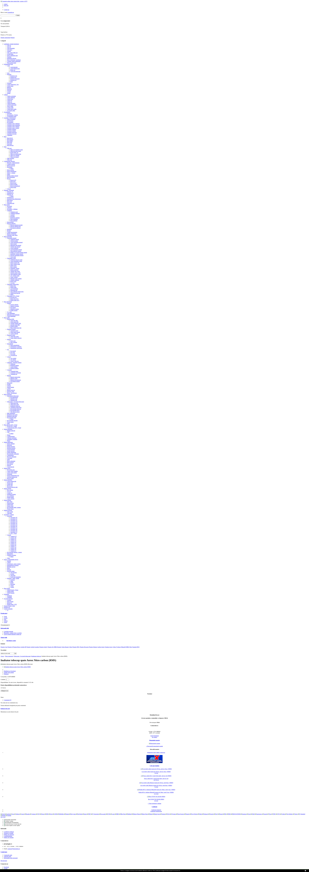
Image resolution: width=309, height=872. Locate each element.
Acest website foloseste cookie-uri (12, 634)
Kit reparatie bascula (12, 420)
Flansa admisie (11, 443)
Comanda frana (14, 371)
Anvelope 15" (13, 524)
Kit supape (13, 307)
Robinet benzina (11, 448)
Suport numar (10, 387)
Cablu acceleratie (11, 96)
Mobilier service (11, 566)
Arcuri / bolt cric (14, 361)
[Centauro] (33, 814)
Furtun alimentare (11, 452)
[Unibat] (282, 814)
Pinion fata (13, 286)
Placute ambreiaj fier (15, 226)
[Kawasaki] (102, 814)
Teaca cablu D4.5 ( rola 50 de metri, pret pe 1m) (156, 779)
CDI (8, 432)
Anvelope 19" (13, 530)
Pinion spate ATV (14, 300)
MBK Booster (57, 647)
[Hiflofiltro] (60, 814)
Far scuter (12, 354)
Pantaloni (9, 89)
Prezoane (12, 584)
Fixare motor (10, 422)
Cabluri (6, 94)
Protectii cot (13, 80)
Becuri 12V (13, 180)
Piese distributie (8, 301)
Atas (5, 619)
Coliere (12, 587)
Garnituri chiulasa (11, 129)
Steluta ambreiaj (14, 270)
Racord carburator (11, 456)
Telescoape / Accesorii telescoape (15, 401)
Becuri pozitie (13, 184)
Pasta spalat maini (11, 62)
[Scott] (249, 814)
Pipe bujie (9, 142)
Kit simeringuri (14, 397)
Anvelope (9, 516)
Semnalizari (10, 343)
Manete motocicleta (15, 377)
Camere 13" (13, 540)
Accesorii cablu (11, 110)
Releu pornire (10, 170)
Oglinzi (9, 385)
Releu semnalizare (11, 171)
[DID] (47, 814)
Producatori (4, 613)
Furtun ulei (10, 484)
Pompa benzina (11, 446)
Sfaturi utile (4, 637)
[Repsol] (220, 814)
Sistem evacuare (8, 510)
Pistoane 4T (10, 194)
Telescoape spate (14, 404)
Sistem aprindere (8, 429)
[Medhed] (129, 814)
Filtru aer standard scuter (16, 149)
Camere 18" (13, 548)
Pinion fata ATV (14, 299)
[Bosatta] (27, 814)
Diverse (9, 569)
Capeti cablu (10, 107)
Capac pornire (10, 498)
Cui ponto (9, 458)
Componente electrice (9, 161)
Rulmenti (9, 229)
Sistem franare (7, 500)
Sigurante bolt (10, 203)
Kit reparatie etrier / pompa (14, 507)
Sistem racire (7, 468)
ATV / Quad (13, 533)
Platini (8, 435)
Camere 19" (13, 549)
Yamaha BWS (135, 647)
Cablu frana (10, 99)
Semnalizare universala (16, 348)
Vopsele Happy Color (9, 606)
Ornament (6, 594)
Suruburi (12, 580)
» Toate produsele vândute (154, 803)
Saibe (11, 581)
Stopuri (9, 339)
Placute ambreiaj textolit (16, 225)
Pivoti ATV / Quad (12, 426)
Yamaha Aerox (108, 647)
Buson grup (13, 281)
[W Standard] (301, 814)
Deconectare (4, 860)
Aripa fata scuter (14, 336)
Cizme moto (10, 86)
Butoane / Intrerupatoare (13, 162)
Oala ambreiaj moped (15, 251)
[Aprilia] (7, 814)
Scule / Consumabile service (11, 559)
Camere (9, 535)
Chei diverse (13, 572)
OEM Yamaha (10, 593)
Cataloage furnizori (156, 810)
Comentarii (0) (7, 700)
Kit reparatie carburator (13, 454)
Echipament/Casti (8, 64)
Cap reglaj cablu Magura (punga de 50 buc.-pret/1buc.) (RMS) (156, 786)
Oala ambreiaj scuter (15, 274)
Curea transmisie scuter (16, 261)
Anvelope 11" (13, 519)
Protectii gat (13, 77)
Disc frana (9, 501)
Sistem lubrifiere (8, 480)
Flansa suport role (14, 262)
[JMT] (89, 814)
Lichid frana (10, 54)
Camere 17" (13, 546)
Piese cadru (7, 317)
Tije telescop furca (15, 412)
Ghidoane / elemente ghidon (14, 362)
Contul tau (6, 9)
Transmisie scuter (11, 258)
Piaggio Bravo (16, 647)
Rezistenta (9, 167)
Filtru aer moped (14, 157)
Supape (9, 303)
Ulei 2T (9, 45)
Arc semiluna (10, 496)
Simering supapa (14, 309)
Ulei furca (9, 49)
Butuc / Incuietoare (12, 393)
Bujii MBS (10, 141)
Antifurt (9, 600)
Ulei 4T (9, 47)
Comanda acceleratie (15, 372)
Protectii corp (13, 76)
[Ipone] (84, 814)
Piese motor (7, 204)
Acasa (2, 656)
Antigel (9, 51)
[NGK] (168, 814)
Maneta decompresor (15, 380)
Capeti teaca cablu (11, 109)
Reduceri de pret (5, 708)
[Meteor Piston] (136, 814)
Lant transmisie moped (16, 249)
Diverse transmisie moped (16, 255)
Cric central (13, 358)
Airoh (5, 616)
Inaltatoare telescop (15, 406)
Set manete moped (15, 381)
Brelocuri (9, 603)
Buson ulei (10, 485)
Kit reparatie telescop (15, 409)
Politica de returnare (9, 834)
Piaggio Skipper (93, 647)
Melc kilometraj (11, 413)
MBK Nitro (129, 647)
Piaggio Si (10, 647)
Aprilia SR (23, 647)
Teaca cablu (10, 106)
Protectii (9, 74)
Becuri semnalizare (15, 186)
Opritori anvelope (11, 555)
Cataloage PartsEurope (156, 811)
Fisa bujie (9, 144)
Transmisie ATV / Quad (13, 296)
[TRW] (274, 814)
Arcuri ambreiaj (14, 248)
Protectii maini (14, 326)
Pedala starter (10, 497)
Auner (5, 622)
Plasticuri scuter (11, 335)
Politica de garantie (9, 837)
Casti (8, 65)
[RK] (225, 814)
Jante (8, 423)
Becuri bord (13, 183)
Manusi (9, 87)
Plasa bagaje (10, 601)
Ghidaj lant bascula (15, 293)
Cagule (9, 91)
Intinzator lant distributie (13, 314)
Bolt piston (10, 200)
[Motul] (150, 814)
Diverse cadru (10, 391)
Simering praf (13, 398)
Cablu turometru (11, 103)
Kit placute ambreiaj (15, 228)
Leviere (12, 574)
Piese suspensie (8, 394)
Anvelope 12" (13, 520)
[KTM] (108, 814)
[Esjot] (51, 814)
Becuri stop (13, 187)
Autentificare (10, 12)
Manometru (10, 553)
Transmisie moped (11, 238)
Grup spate (13, 257)
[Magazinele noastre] (154, 743)
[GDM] (55, 814)
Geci (8, 73)
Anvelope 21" (13, 532)
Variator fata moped (15, 246)
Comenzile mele (8, 855)
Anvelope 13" (13, 522)
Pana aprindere (14, 219)
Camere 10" (13, 538)
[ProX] (216, 814)
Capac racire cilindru (12, 471)
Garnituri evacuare (11, 133)
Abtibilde (9, 597)
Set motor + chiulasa (12, 209)
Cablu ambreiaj (11, 97)
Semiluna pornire (11, 494)
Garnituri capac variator (13, 128)
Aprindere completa (12, 439)
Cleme (12, 585)
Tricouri (9, 90)
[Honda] (66, 814)
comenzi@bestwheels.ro (13, 848)
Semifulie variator (14, 268)
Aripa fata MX (14, 320)
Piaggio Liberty (43, 647)
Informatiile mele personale (11, 858)
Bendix (9, 230)
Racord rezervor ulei (12, 487)
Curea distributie (11, 316)
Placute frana (10, 503)
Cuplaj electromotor (12, 232)
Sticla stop (13, 341)
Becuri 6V (13, 181)
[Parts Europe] (180, 814)
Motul (11, 168)
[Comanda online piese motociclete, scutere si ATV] (14, 1)
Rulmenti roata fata (12, 416)
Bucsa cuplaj (10, 478)
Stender (9, 561)
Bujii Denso (10, 139)
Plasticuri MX (10, 319)
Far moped (13, 351)
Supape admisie (14, 304)
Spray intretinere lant (12, 55)
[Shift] (253, 814)
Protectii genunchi (14, 78)
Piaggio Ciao (4, 647)
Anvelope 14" (13, 523)
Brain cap (12, 70)
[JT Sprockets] (95, 814)
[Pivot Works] (194, 814)
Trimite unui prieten (9, 672)
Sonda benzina (11, 451)
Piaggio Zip (51, 647)
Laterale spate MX (15, 325)
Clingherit (9, 135)
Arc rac (9, 491)
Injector (9, 465)
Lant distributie (11, 313)
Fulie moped (13, 244)
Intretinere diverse (11, 58)
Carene (9, 388)
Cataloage (154, 806)
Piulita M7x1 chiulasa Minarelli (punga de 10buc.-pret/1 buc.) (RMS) (156, 793)
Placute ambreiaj (11, 223)
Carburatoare (10, 455)
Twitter (5, 868)
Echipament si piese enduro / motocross (156, 752)
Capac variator (14, 277)
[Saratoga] (244, 814)
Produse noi (7, 607)
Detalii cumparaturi (5, 37)
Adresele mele (7, 856)
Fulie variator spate (15, 264)
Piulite (12, 582)
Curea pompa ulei (11, 481)
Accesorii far (13, 355)
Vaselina (9, 57)
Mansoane (9, 383)
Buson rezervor (11, 390)
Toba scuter (10, 511)
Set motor (9, 206)
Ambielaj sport (14, 212)
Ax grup (12, 283)
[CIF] (38, 814)
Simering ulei (13, 400)
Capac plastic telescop (15, 338)
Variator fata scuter (15, 271)
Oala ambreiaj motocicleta (16, 291)
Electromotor (10, 222)
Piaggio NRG (76, 647)
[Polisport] (205, 814)
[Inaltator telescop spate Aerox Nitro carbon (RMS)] (17, 667)
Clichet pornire (14, 241)
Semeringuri (10, 120)
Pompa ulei (10, 482)
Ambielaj (9, 210)
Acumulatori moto (11, 116)
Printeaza (6, 674)
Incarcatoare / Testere (12, 115)
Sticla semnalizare (14, 345)
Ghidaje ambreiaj (14, 280)
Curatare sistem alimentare (13, 61)
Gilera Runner (65, 647)
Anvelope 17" (13, 527)
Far (8, 349)
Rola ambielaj (13, 220)
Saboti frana (10, 504)
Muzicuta (9, 445)
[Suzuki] (264, 814)
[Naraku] (163, 814)
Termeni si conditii (8, 833)
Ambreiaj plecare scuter (16, 259)
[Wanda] (3, 815)
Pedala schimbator (11, 233)
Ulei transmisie (11, 48)
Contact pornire (11, 164)
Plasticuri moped (11, 329)
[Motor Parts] (144, 814)
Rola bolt (9, 202)
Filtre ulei (9, 160)
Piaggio (28, 647)
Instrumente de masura (13, 565)
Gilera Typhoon (117, 647)
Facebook (6, 867)
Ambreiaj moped (14, 239)
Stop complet (13, 342)
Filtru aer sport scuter (15, 151)
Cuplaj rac (9, 493)
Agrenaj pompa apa (12, 477)
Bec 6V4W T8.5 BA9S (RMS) (156, 800)
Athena (6, 621)
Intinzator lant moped (15, 245)
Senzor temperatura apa (13, 475)
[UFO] (278, 814)
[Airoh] (3, 814)
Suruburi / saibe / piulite (13, 578)
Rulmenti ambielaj (15, 217)
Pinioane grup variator (16, 278)
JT (7, 610)
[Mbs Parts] (122, 814)
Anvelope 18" (13, 529)
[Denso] (42, 814)
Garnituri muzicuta (12, 132)
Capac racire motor (12, 472)
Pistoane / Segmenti (9, 190)
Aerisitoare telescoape (15, 407)
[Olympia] (173, 814)
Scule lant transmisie (15, 577)
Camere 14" (13, 542)
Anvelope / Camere (9, 514)
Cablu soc (9, 102)
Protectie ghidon (14, 368)
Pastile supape (13, 310)
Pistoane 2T (10, 191)
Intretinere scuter (11, 640)
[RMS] (229, 814)
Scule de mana (10, 571)
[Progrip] (211, 814)
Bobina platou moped (12, 175)
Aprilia (5, 618)
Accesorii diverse (8, 598)
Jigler (8, 459)
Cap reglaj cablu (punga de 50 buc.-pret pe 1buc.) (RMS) (156, 772)
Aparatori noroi (14, 330)
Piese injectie (10, 462)
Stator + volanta (11, 173)
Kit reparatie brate (11, 417)
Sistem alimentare (8, 442)
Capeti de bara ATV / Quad (14, 427)
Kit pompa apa (11, 469)
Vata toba (9, 513)
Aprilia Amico (101, 647)
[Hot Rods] (79, 814)
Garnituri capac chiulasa (13, 126)
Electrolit (9, 113)
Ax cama (9, 312)
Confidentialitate (8, 836)
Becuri (8, 178)
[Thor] (269, 814)
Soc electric (10, 464)
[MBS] (117, 814)
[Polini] (200, 814)
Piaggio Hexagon (84, 647)
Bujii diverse (10, 145)
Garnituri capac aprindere (13, 125)
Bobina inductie (11, 430)
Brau (11, 81)
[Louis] (112, 814)
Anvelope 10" (13, 517)
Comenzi (9, 370)
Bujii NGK (10, 138)
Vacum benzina (11, 449)
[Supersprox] (258, 814)
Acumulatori (7, 112)
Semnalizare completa (15, 346)
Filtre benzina (10, 158)
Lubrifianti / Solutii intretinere (11, 44)
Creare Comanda (8, 608)
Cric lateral (13, 359)
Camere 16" (13, 545)
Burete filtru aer (14, 152)
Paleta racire (13, 265)
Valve (8, 558)
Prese (8, 568)
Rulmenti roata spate (12, 414)
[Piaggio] (187, 814)
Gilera (70, 647)
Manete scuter (13, 378)
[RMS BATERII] (236, 814)
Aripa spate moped (15, 332)
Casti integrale (14, 67)
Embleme (9, 595)
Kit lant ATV (13, 297)
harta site (6, 5)
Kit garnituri (10, 122)
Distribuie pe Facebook (10, 671)
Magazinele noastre (154, 740)
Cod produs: (4, 676)
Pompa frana (10, 509)
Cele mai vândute (154, 765)
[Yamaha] (8, 815)
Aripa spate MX (14, 322)
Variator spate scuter (15, 272)
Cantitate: (3, 679)
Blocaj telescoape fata (15, 328)
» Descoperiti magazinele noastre (154, 746)
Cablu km (9, 100)
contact (5, 4)
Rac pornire (10, 490)
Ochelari (9, 83)
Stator (8, 174)
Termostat (9, 474)
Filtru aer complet (14, 155)
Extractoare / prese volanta (14, 564)
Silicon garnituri (11, 119)
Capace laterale (14, 333)
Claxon (9, 188)
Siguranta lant (13, 290)
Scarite (9, 384)
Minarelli (123, 647)
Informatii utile (5, 628)
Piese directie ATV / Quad (10, 425)
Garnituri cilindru (11, 131)
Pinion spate (13, 287)
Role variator (13, 267)
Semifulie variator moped (16, 254)
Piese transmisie (8, 236)
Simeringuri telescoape (13, 396)
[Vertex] (295, 814)
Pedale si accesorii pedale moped (18, 252)
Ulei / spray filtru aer (12, 52)
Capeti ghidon (13, 367)
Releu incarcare (11, 165)
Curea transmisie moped (16, 242)
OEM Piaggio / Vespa (12, 590)
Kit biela (12, 216)
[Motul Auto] (156, 814)
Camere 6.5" (13, 536)
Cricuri (9, 356)
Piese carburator (11, 461)
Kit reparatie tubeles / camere (14, 552)
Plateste (13, 37)
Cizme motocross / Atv (13, 84)
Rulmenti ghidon (14, 365)
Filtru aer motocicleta (15, 154)
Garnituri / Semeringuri (10, 118)
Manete (9, 375)
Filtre (5, 146)
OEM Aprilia (10, 591)
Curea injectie (10, 467)
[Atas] (12, 814)
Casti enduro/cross (15, 68)
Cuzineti (12, 215)
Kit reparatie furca (14, 410)
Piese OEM (7, 588)
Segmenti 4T (10, 197)
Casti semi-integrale (15, 71)
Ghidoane (12, 364)
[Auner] (22, 814)
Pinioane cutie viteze (12, 235)
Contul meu (4, 852)
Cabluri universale (11, 104)
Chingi (9, 562)
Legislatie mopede (8, 631)
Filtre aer (9, 148)
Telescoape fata (14, 403)
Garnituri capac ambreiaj (13, 123)
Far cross (12, 352)
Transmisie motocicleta (13, 284)
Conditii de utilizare (9, 831)
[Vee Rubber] (289, 814)
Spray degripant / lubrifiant (14, 60)
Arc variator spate (14, 275)
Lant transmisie (14, 288)
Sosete (8, 93)
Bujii (5, 136)
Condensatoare (11, 436)
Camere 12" (13, 539)
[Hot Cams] (72, 814)
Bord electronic (11, 177)
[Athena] (17, 814)
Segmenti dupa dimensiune (14, 199)
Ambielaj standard (15, 213)
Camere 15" (13, 543)
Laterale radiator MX (15, 323)
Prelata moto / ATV (12, 604)
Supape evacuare (14, 306)
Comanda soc (13, 374)
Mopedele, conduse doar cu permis (13, 633)
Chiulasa (9, 207)
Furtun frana (10, 506)
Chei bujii (12, 575)
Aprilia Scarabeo (35, 647)
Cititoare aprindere (11, 438)
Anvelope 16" (13, 526)
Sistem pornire (7, 488)
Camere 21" (13, 551)
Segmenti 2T (10, 193)
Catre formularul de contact (154, 736)
